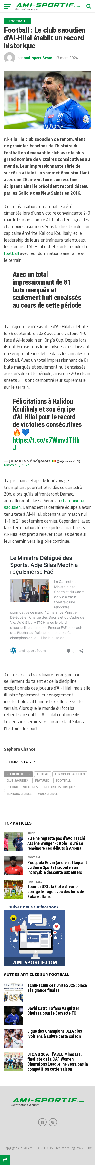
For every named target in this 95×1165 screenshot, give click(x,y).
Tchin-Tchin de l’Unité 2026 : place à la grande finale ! (57, 988)
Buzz (31, 833)
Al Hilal (42, 773)
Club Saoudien (17, 780)
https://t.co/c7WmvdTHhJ (46, 444)
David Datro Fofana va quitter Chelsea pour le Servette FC (53, 1011)
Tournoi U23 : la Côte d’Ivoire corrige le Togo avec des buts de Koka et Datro (55, 891)
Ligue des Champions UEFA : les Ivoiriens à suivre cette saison (54, 1034)
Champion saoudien (70, 773)
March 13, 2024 (17, 465)
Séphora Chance (19, 793)
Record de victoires (22, 787)
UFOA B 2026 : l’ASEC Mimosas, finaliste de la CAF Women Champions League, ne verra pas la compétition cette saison (57, 1062)
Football (63, 780)
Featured (42, 780)
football (11, 253)
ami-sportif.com (38, 58)
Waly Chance (48, 793)
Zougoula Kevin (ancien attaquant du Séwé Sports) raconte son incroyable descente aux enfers (57, 867)
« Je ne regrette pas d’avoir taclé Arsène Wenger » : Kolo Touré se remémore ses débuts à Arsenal (56, 843)
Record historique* (59, 787)
